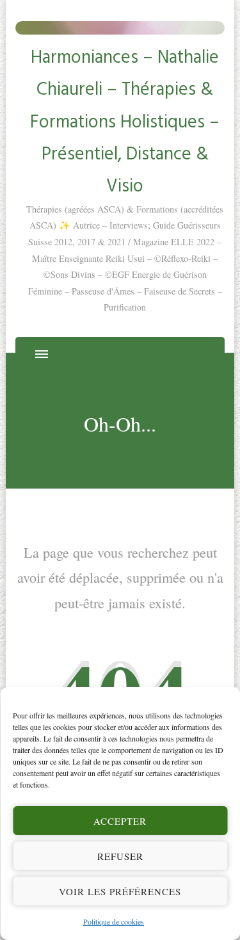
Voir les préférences (120, 891)
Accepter (120, 820)
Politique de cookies (113, 921)
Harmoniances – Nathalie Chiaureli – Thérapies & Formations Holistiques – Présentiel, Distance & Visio (125, 120)
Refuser (120, 856)
